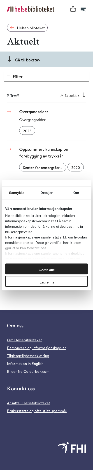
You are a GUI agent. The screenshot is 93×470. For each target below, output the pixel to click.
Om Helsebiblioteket (24, 339)
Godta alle (47, 270)
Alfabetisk (69, 95)
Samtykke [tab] (17, 193)
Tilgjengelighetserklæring (28, 355)
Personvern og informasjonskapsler (36, 347)
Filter (18, 76)
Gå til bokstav (27, 60)
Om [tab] (76, 193)
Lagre (44, 282)
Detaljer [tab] (46, 193)
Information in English (25, 363)
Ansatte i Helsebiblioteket (28, 402)
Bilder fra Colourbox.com (28, 371)
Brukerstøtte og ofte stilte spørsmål (37, 410)
